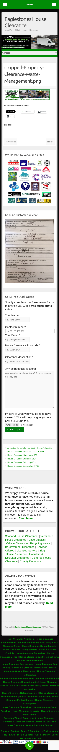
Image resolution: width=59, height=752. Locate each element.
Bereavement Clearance (19, 546)
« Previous (11, 141)
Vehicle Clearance (17, 543)
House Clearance (17, 554)
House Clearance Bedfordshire (34, 642)
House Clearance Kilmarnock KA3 (22, 455)
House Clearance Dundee (30, 660)
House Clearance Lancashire (25, 685)
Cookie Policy (42, 735)
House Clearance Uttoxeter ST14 (21, 459)
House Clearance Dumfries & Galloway (39, 657)
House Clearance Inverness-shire (17, 678)
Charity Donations (30, 561)
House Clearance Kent (47, 678)
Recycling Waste (40, 543)
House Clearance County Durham (20, 649)
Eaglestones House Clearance (25, 22)
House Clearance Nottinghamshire (20, 693)
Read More (26, 518)
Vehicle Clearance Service (39, 725)
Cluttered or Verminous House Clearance (24, 721)
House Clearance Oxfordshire (34, 696)
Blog (42, 550)
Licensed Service (26, 550)
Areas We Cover (33, 738)
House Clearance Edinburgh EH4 (21, 462)
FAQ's (12, 735)
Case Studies (36, 539)
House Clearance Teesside (25, 711)
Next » (50, 141)
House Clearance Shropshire (16, 707)
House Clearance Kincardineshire (20, 682)
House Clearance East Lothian (18, 664)
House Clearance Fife (36, 667)
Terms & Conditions (31, 731)
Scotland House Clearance (21, 536)
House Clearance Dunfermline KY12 (23, 466)
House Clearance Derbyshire (30, 653)
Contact (15, 731)
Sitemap (5, 731)
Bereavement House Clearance (38, 718)
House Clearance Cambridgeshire (39, 646)
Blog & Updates (25, 735)
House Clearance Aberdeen (20, 639)
